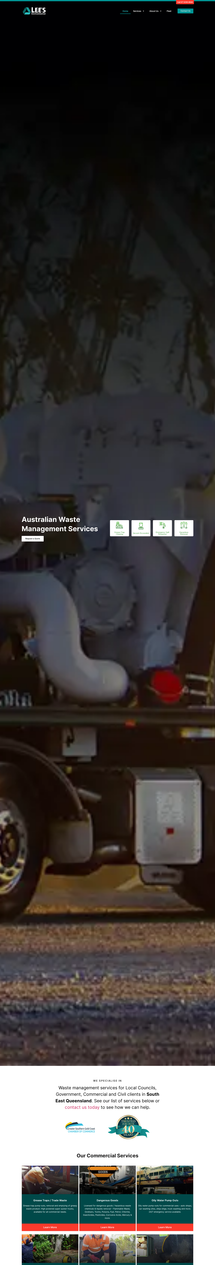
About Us (154, 11)
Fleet (169, 11)
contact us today (82, 1107)
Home (125, 11)
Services (137, 11)
